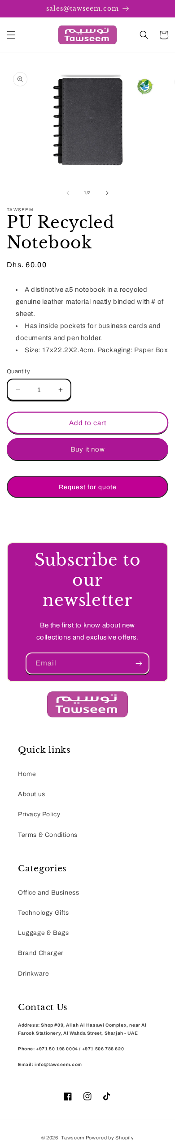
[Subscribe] (139, 663)
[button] (11, 35)
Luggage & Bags (43, 933)
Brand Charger (41, 953)
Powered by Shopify (110, 1137)
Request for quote (88, 487)
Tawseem (72, 1137)
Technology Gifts (43, 912)
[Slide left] (68, 193)
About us (31, 794)
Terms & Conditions (48, 834)
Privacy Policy (39, 814)
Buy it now (87, 449)
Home (27, 774)
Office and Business (48, 892)
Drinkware (33, 973)
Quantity (18, 371)
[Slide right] (107, 193)
